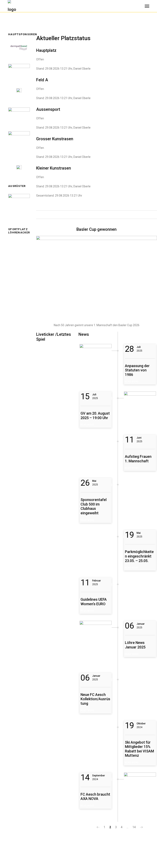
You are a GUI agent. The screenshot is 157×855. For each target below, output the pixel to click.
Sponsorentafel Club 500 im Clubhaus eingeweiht (94, 506)
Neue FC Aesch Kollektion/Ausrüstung (95, 699)
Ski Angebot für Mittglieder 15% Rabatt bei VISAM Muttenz (139, 749)
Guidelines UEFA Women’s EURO (94, 601)
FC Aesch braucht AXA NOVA (95, 796)
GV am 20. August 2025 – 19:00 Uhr (95, 415)
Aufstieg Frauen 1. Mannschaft (138, 458)
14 (134, 827)
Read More (132, 381)
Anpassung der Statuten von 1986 (137, 370)
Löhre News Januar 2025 (135, 644)
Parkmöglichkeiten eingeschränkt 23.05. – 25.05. (139, 556)
